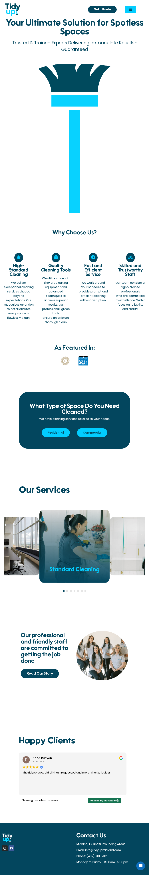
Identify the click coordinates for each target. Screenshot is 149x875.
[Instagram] (5, 848)
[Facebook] (11, 848)
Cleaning (74, 570)
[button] (64, 591)
